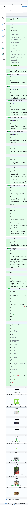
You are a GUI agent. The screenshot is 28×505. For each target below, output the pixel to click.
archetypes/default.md (13, 15)
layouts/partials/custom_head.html (15, 321)
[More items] (26, 4)
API (16, 504)
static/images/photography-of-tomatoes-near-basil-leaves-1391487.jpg (13, 462)
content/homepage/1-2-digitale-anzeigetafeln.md (14, 86)
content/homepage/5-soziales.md (14, 237)
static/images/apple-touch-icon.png (14, 394)
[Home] (1, 1)
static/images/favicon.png (12, 443)
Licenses (15, 504)
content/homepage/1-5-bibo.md (14, 131)
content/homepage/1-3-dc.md (13, 100)
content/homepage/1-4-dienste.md (14, 117)
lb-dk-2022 (7, 2)
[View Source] (24, 387)
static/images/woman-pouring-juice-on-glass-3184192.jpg (14, 487)
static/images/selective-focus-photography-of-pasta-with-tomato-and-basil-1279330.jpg (13, 477)
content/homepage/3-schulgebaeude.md (15, 185)
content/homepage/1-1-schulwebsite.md (15, 74)
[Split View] (25, 12)
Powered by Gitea (5, 503)
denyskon (3, 2)
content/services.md (13, 288)
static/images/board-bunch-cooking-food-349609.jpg (14, 406)
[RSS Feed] (15, 2)
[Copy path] (15, 13)
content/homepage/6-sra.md (13, 248)
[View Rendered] (25, 387)
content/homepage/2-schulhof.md (14, 166)
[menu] (26, 12)
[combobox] (23, 12)
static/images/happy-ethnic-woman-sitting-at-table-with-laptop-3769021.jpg (13, 452)
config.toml (11, 23)
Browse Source (24, 6)
